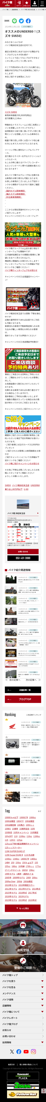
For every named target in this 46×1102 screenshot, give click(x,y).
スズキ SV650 (11, 112)
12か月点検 (29, 854)
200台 (19, 881)
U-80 (26, 489)
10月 (33, 828)
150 (12, 862)
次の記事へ (31, 679)
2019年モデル (11, 900)
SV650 (8, 485)
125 (6, 839)
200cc (34, 877)
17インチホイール (13, 870)
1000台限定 (10, 821)
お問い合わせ (23, 551)
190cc (31, 870)
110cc (29, 836)
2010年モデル (11, 885)
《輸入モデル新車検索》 (15, 193)
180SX (25, 870)
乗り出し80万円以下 (13, 489)
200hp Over (10, 881)
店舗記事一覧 (25, 689)
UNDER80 (35, 485)
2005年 (8, 877)
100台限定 (29, 821)
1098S (8, 828)
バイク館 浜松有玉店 (28, 9)
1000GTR (24, 817)
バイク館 (5, 9)
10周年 (15, 828)
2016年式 (22, 892)
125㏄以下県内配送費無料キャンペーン (22, 843)
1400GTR (25, 858)
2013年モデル (24, 888)
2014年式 (36, 888)
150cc (18, 862)
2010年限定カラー (26, 885)
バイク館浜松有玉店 (20, 485)
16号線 (21, 866)
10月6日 (8, 832)
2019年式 (22, 900)
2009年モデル (19, 877)
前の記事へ (14, 679)
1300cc (8, 858)
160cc (14, 866)
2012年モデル (11, 888)
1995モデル (10, 873)
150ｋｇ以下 (27, 862)
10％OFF (9, 836)
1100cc (22, 836)
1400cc (33, 858)
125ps (19, 839)
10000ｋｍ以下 (11, 817)
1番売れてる (28, 873)
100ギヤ (20, 821)
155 (36, 862)
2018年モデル (11, 896)
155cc (7, 866)
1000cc (32, 817)
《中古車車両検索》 (13, 197)
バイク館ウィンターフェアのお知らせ (21, 270)
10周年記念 (24, 828)
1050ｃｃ (30, 824)
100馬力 (21, 824)
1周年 (18, 873)
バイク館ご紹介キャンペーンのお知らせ (22, 463)
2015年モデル (11, 892)
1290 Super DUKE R (14, 854)
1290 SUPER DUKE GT (15, 851)
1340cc (16, 858)
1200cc (36, 836)
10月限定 (34, 832)
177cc (38, 866)
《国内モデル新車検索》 (15, 190)
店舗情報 (15, 9)
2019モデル (23, 896)
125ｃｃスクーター (13, 847)
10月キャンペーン (21, 832)
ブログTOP (25, 699)
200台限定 (28, 881)
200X (28, 877)
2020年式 (32, 900)
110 (16, 836)
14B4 (7, 862)
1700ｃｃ (30, 866)
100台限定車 (10, 824)
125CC (12, 839)
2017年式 (32, 892)
